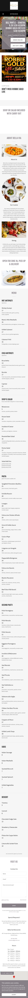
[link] (14, 6)
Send (14, 905)
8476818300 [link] (14, 14)
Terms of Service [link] (14, 911)
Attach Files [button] (6, 900)
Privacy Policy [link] (23, 910)
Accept (14, 994)
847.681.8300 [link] (14, 938)
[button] (3, 14)
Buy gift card (18, 45)
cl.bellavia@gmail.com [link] (14, 940)
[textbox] (14, 874)
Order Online (18, 40)
